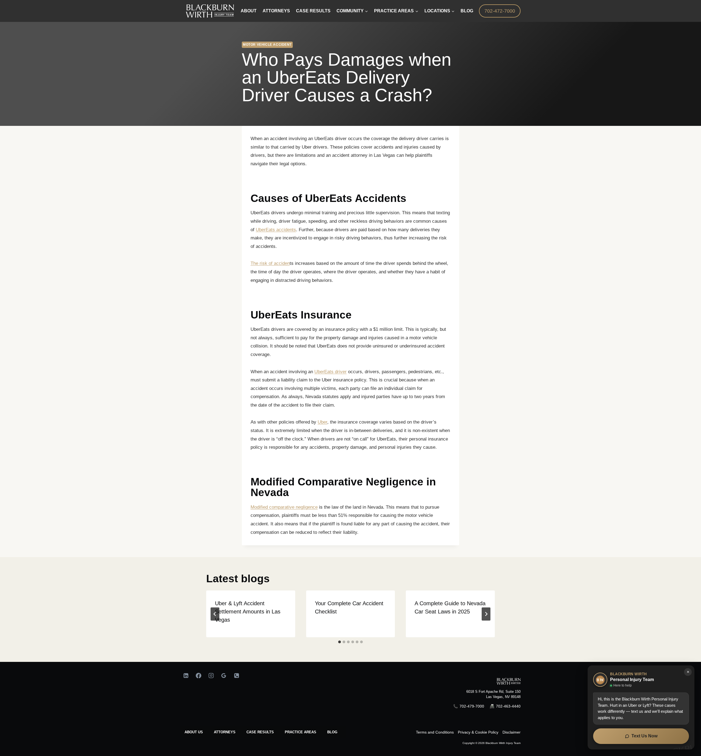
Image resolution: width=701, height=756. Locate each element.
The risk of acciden (270, 263)
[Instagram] (211, 675)
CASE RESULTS (260, 732)
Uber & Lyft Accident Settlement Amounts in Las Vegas (247, 611)
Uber (322, 422)
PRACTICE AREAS (300, 732)
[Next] (486, 614)
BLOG (332, 732)
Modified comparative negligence (284, 507)
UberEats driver (330, 371)
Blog (467, 10)
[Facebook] (198, 675)
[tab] (339, 642)
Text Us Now (644, 736)
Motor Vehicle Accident (267, 45)
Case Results (313, 10)
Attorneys (276, 10)
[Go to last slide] (215, 614)
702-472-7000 (499, 11)
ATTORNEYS (224, 732)
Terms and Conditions (435, 732)
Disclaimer (511, 732)
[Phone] (236, 675)
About (249, 10)
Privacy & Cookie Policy (478, 732)
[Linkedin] (185, 675)
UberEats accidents (276, 229)
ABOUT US (194, 732)
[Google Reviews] (223, 675)
